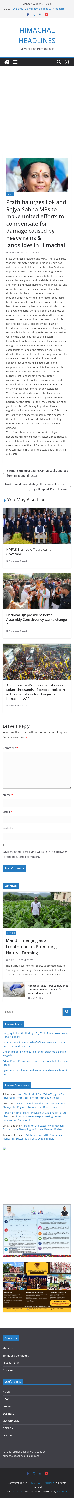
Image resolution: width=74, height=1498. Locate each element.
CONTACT (8, 1435)
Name (8, 795)
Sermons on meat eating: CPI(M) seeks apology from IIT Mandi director (37, 473)
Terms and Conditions (16, 1355)
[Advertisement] (37, 115)
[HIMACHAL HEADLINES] (7, 62)
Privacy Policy (11, 1362)
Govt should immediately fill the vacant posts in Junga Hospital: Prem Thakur (36, 486)
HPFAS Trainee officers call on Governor (30, 551)
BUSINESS (8, 1413)
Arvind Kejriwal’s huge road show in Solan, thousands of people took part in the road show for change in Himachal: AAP (35, 692)
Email (7, 812)
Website (8, 828)
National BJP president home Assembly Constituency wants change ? (36, 619)
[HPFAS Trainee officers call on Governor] (37, 510)
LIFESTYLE (8, 1406)
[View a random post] (67, 62)
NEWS (10, 194)
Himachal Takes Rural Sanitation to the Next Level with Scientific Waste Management (48, 989)
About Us (8, 1348)
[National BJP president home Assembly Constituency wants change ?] (37, 576)
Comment (10, 748)
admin (36, 252)
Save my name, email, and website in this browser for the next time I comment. (35, 854)
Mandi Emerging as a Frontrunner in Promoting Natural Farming (31, 946)
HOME (6, 1391)
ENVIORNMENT (11, 1421)
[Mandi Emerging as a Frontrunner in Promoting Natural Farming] (37, 910)
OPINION (11, 933)
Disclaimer (9, 1370)
